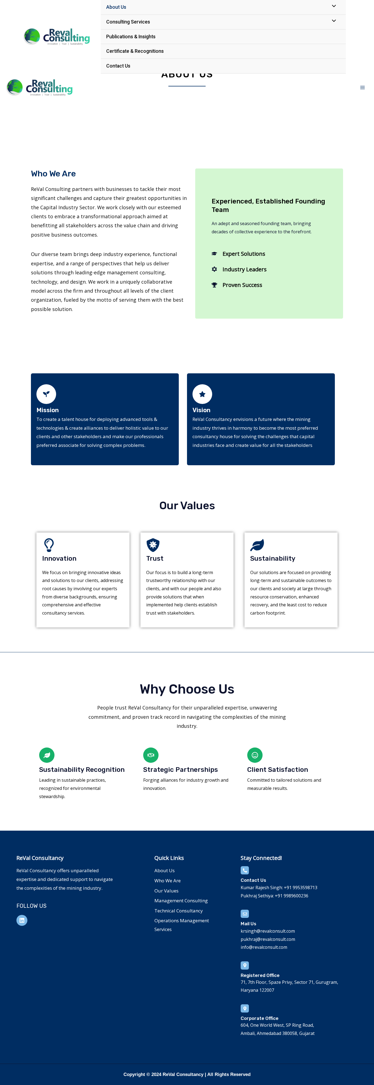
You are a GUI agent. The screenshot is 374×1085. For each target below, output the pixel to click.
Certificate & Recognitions (135, 51)
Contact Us (118, 66)
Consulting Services (128, 22)
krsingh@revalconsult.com (268, 931)
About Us (116, 7)
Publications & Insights (131, 36)
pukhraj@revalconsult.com (268, 939)
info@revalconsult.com (264, 947)
